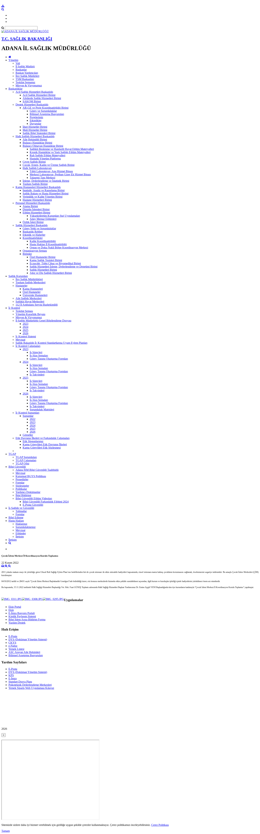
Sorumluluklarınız (26, 527)
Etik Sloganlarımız (33, 441)
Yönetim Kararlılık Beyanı (30, 314)
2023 (25, 323)
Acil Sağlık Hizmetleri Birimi (39, 95)
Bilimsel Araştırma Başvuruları (47, 114)
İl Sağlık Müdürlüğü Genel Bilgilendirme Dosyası (43, 320)
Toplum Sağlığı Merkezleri (30, 282)
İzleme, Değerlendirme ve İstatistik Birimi (46, 180)
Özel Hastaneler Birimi (42, 257)
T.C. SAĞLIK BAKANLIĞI (26, 39)
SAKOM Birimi (32, 101)
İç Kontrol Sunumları (27, 412)
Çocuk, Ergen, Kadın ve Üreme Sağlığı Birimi (48, 164)
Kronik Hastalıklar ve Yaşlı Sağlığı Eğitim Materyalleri (60, 152)
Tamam (5, 830)
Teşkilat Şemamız (25, 82)
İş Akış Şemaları (39, 355)
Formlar (20, 482)
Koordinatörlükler (33, 237)
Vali (18, 63)
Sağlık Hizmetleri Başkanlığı (32, 225)
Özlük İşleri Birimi (33, 222)
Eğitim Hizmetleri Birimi (36, 212)
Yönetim (13, 60)
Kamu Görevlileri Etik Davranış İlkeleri (45, 444)
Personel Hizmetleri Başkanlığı (33, 203)
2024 (25, 326)
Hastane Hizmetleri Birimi (37, 199)
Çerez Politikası (160, 824)
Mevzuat (20, 339)
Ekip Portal (14, 606)
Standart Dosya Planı (20, 681)
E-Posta (12, 636)
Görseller (28, 434)
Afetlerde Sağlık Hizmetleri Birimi (42, 98)
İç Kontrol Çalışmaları (28, 345)
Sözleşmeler (22, 485)
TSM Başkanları (25, 79)
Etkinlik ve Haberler (34, 234)
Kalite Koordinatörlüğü (43, 241)
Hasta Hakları (16, 520)
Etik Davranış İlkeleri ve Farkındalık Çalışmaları (43, 438)
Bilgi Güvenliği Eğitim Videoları (34, 498)
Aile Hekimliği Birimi (35, 139)
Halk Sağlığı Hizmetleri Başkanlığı (35, 136)
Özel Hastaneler (32, 291)
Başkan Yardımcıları (27, 72)
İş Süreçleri (36, 352)
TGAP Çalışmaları (26, 460)
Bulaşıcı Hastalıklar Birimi (37, 142)
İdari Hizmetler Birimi (35, 126)
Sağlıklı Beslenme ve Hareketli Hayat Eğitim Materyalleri (62, 149)
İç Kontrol (14, 307)
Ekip (11, 609)
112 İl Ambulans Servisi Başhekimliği (37, 304)
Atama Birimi (30, 206)
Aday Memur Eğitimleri (43, 218)
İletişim (20, 536)
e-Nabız (12, 645)
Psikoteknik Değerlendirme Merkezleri (30, 684)
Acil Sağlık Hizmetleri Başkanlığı (34, 91)
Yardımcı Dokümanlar (28, 492)
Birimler (27, 253)
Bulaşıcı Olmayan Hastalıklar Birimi (43, 145)
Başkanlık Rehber (33, 231)
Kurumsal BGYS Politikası (31, 476)
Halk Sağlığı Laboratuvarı (37, 168)
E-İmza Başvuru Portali (21, 613)
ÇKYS (12, 642)
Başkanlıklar (15, 88)
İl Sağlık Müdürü (25, 66)
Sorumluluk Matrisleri (42, 409)
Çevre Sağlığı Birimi (34, 161)
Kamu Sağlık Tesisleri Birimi (46, 260)
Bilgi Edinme (15, 517)
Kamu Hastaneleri (33, 288)
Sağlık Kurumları (18, 276)
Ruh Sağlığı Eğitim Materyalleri (47, 155)
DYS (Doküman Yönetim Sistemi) (27, 639)
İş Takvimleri (37, 374)
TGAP (12, 453)
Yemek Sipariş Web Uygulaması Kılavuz (31, 687)
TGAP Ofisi (22, 463)
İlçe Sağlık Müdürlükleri (29, 279)
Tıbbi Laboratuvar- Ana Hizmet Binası (51, 171)
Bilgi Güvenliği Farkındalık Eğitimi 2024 (46, 501)
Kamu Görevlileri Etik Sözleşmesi (42, 447)
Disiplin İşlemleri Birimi (36, 209)
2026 (25, 333)
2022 (32, 419)
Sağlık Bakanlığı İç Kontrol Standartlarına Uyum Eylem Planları (51, 342)
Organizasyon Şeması (35, 250)
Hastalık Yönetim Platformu (45, 158)
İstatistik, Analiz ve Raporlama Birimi (44, 190)
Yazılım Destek (16, 622)
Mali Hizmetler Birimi (35, 129)
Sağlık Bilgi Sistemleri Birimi (39, 133)
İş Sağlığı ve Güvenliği (21, 507)
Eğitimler (21, 533)
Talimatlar (21, 511)
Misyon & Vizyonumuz (29, 85)
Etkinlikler (35, 120)
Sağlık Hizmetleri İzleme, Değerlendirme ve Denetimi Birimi (63, 266)
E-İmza (12, 678)
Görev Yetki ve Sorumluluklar (39, 228)
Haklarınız (21, 523)
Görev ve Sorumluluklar (43, 110)
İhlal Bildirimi (23, 495)
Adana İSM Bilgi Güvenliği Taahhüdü (37, 469)
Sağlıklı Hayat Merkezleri (30, 301)
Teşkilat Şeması (24, 311)
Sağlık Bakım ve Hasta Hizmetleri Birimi (45, 193)
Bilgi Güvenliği (17, 466)
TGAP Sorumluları (26, 457)
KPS (11, 675)
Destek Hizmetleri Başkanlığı (32, 104)
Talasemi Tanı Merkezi (42, 177)
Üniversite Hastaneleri (35, 295)
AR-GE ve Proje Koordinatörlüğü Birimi (45, 107)
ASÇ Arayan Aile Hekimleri (24, 652)
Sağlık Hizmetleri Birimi (43, 269)
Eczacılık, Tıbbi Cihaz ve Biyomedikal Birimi (55, 263)
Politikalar (21, 488)
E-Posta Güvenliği (33, 504)
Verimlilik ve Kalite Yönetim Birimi (42, 196)
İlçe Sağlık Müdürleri (27, 75)
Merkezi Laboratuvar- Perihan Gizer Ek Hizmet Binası (60, 174)
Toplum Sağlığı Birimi (35, 183)
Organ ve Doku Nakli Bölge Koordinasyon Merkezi (59, 247)
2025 (25, 330)
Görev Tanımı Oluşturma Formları (49, 358)
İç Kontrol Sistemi (26, 336)
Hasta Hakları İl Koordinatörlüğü (48, 244)
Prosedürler (22, 479)
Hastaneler (21, 285)
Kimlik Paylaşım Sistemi (22, 616)
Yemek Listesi (16, 648)
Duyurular (35, 123)
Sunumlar (28, 415)
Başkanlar (21, 69)
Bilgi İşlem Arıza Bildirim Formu (26, 619)
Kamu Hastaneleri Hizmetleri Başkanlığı (38, 187)
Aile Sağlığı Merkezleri (29, 298)
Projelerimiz (36, 117)
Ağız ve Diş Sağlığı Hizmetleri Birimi (51, 272)
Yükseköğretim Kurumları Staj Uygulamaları (55, 215)
